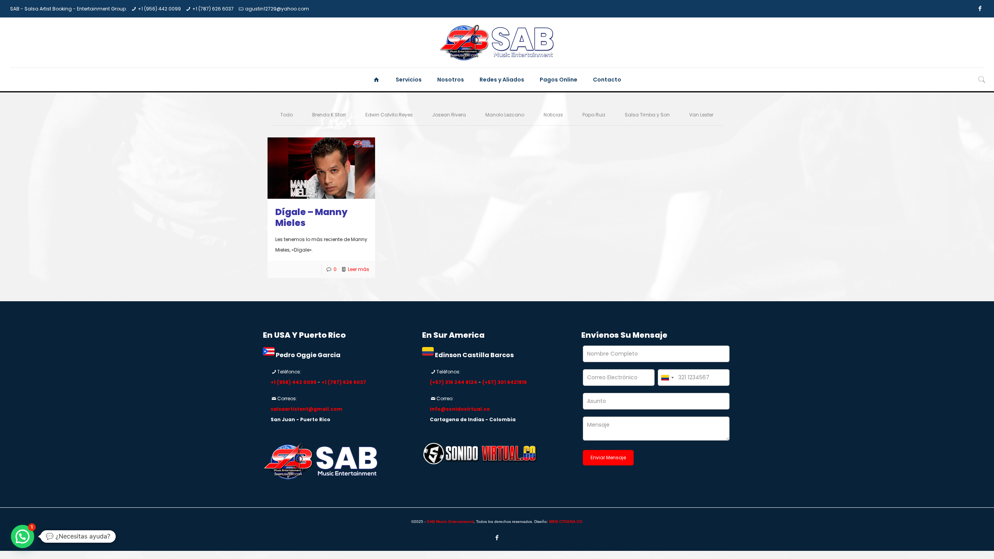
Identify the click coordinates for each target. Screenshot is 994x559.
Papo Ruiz (593, 114)
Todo (286, 114)
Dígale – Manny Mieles (311, 217)
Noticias (553, 114)
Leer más (358, 269)
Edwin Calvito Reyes (389, 114)
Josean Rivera (449, 114)
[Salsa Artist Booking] (497, 42)
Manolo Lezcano (504, 114)
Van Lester (701, 114)
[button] (22, 536)
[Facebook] (980, 8)
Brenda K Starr (329, 114)
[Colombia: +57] (667, 377)
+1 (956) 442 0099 (159, 8)
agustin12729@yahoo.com (277, 8)
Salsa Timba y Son (647, 114)
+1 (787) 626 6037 (213, 8)
